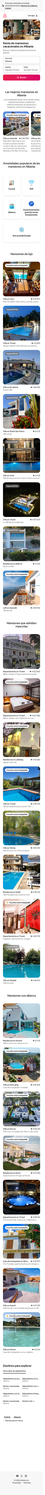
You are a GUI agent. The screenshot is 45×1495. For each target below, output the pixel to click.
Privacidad (16, 1483)
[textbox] (12, 69)
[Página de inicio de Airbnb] (5, 15)
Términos (27, 1483)
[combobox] (21, 61)
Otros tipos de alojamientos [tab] (14, 1371)
